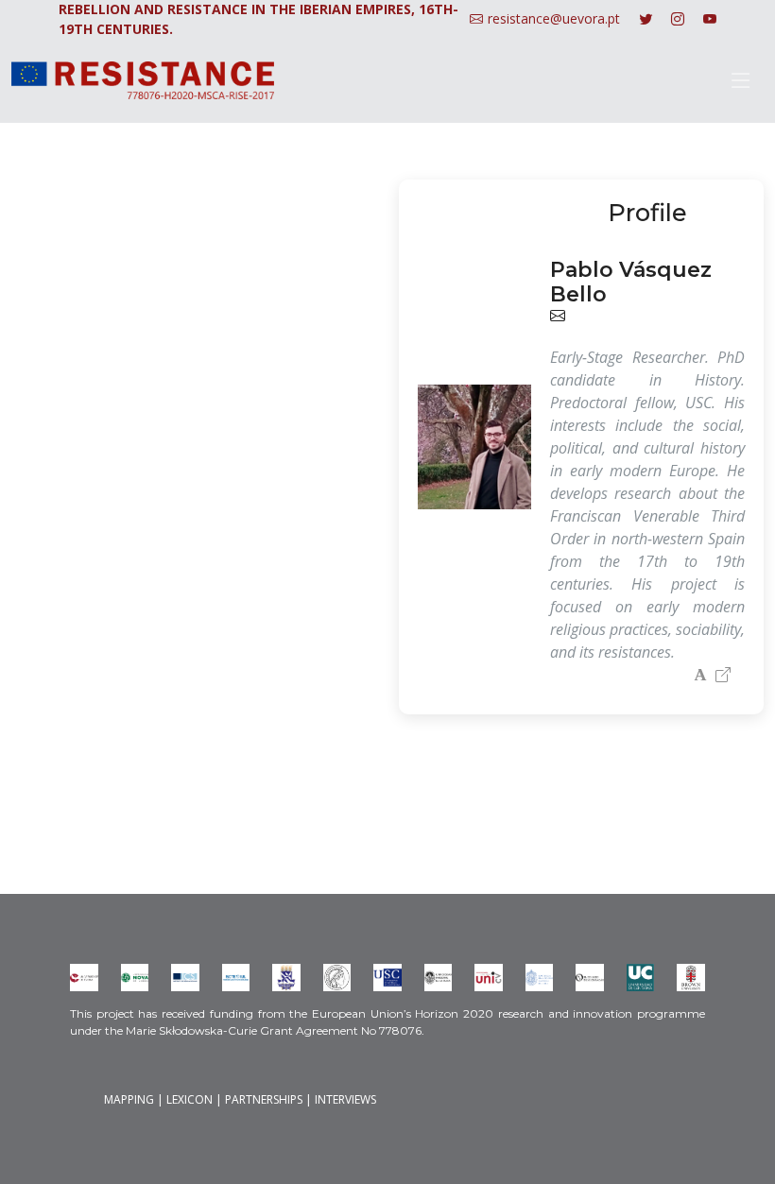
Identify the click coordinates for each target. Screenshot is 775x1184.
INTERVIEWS (345, 1099)
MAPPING (129, 1099)
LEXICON (189, 1099)
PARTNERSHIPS (263, 1099)
